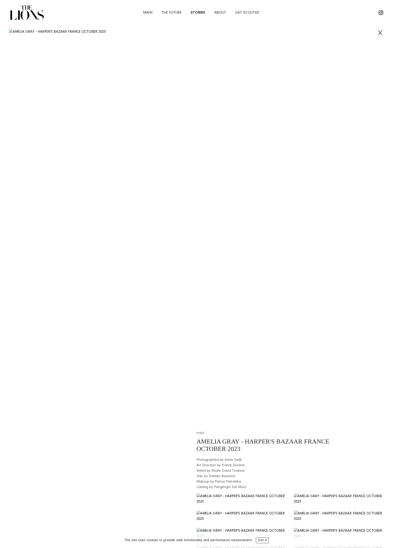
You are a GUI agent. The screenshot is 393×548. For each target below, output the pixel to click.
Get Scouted (247, 13)
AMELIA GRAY (217, 441)
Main (147, 13)
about (220, 13)
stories (198, 13)
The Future (171, 13)
